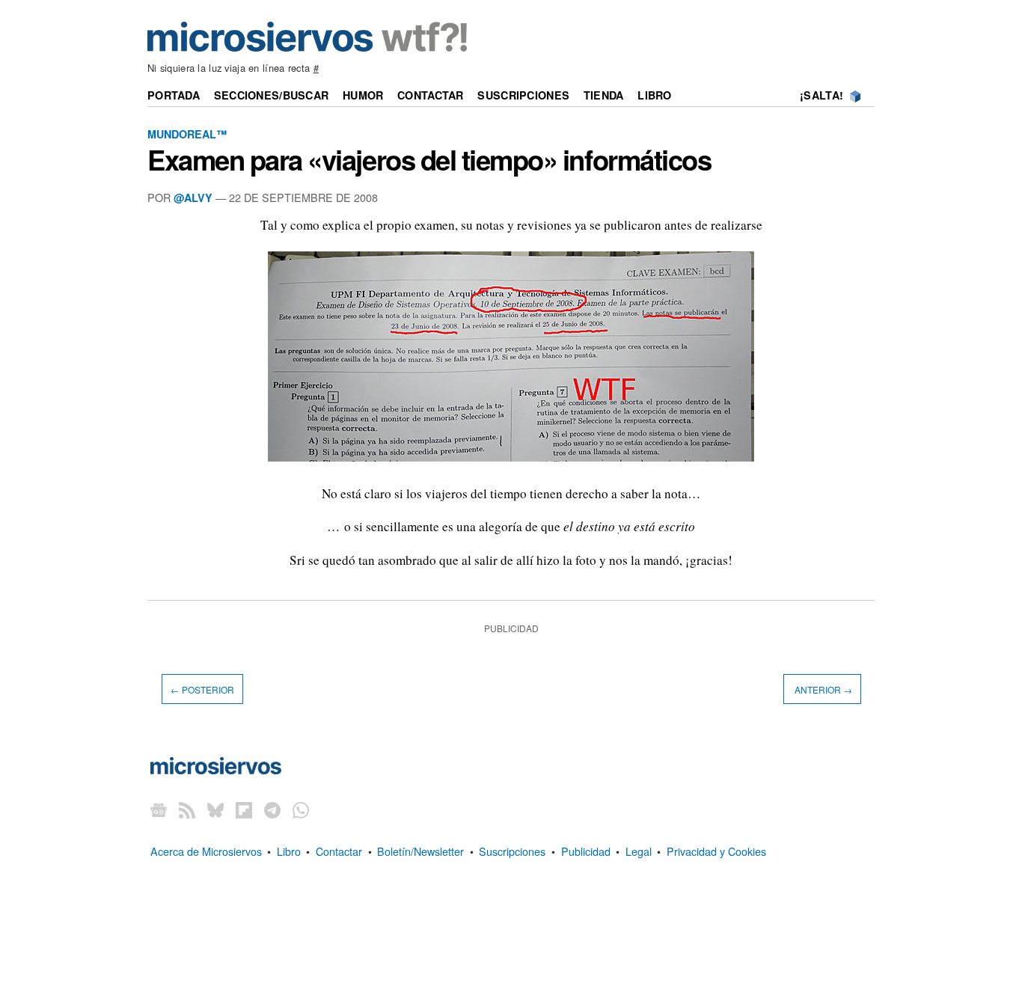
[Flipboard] (244, 809)
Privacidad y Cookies (716, 851)
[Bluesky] (215, 809)
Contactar (430, 95)
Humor (363, 95)
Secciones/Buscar (271, 95)
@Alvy (193, 197)
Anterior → (822, 688)
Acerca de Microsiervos (206, 851)
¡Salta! (821, 95)
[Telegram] (272, 809)
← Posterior (202, 688)
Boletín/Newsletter (420, 851)
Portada (173, 95)
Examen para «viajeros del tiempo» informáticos (429, 159)
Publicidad (586, 851)
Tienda (604, 95)
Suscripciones (523, 95)
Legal (638, 851)
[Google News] (158, 809)
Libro (654, 95)
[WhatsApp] (301, 809)
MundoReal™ (187, 133)
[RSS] (187, 809)
